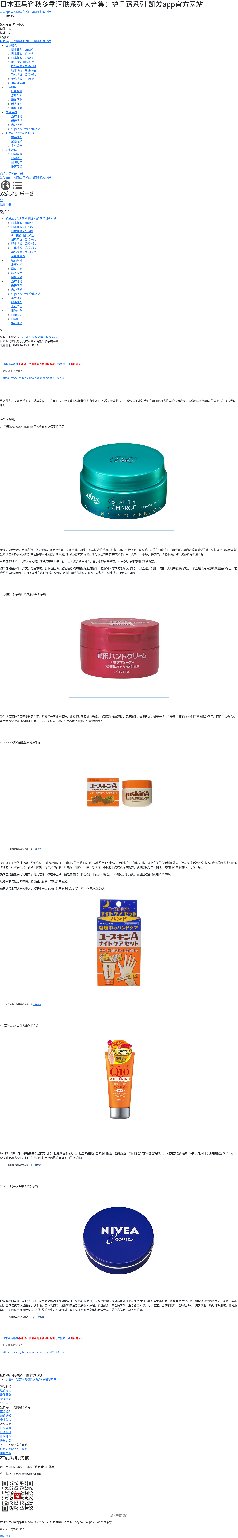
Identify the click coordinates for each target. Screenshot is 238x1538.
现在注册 (5, 204)
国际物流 (11, 45)
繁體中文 (5, 33)
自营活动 (16, 125)
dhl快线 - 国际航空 (22, 62)
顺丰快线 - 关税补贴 (23, 70)
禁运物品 (5, 1399)
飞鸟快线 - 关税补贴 (23, 74)
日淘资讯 (16, 158)
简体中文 (5, 28)
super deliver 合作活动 (25, 129)
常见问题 (16, 108)
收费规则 (16, 91)
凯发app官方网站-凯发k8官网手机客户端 (25, 12)
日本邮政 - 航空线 (22, 54)
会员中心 (5, 1403)
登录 (3, 200)
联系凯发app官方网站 (13, 1449)
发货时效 (16, 95)
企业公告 (16, 146)
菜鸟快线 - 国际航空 (23, 79)
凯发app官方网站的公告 (21, 133)
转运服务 (11, 87)
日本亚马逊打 (10, 364)
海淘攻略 (11, 150)
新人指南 (16, 104)
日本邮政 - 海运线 (22, 58)
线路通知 (16, 141)
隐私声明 (5, 1453)
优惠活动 (11, 112)
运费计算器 (18, 83)
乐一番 (24, 337)
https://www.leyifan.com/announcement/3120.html (34, 377)
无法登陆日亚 (63, 364)
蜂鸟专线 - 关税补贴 (23, 66)
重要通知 (16, 137)
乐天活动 (16, 120)
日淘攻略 (16, 154)
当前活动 (16, 116)
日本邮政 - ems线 (22, 49)
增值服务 (16, 100)
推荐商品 (16, 166)
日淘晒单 (16, 162)
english (5, 37)
